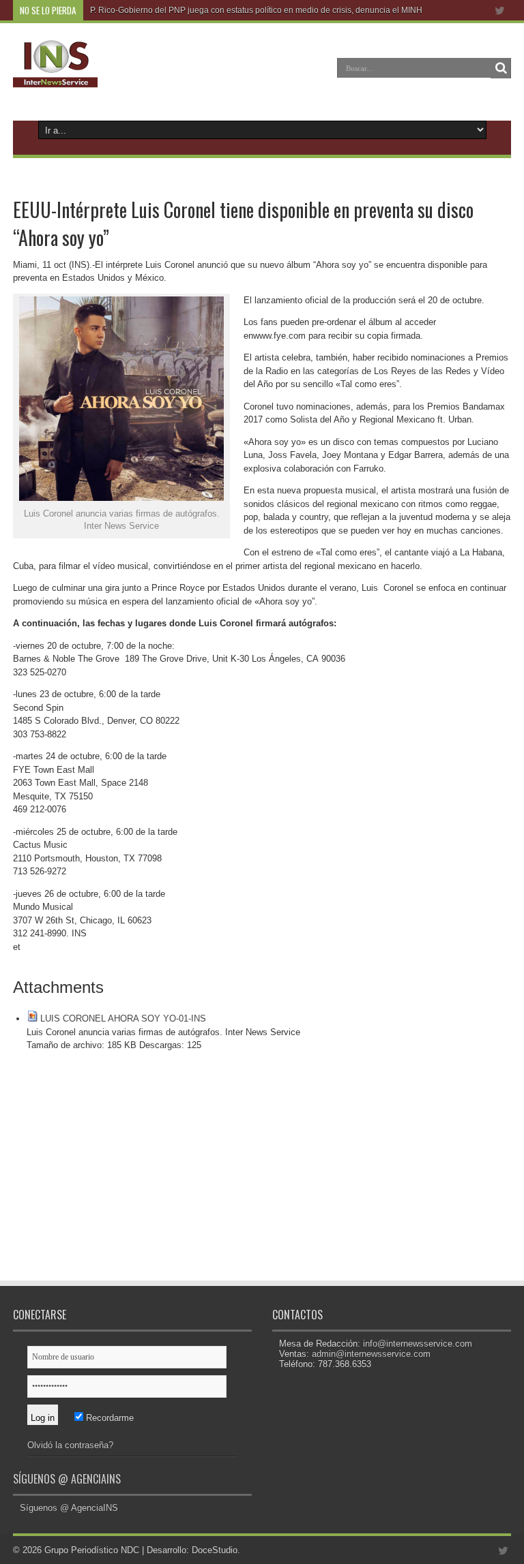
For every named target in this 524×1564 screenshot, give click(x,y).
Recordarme (108, 1418)
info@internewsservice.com (417, 1343)
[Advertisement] (135, 1182)
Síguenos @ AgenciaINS (67, 1479)
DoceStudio (214, 1550)
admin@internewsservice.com (371, 1354)
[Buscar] (501, 68)
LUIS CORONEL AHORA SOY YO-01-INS (123, 1018)
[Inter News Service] (55, 77)
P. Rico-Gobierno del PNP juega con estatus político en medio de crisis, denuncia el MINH (256, 10)
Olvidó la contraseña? (70, 1445)
